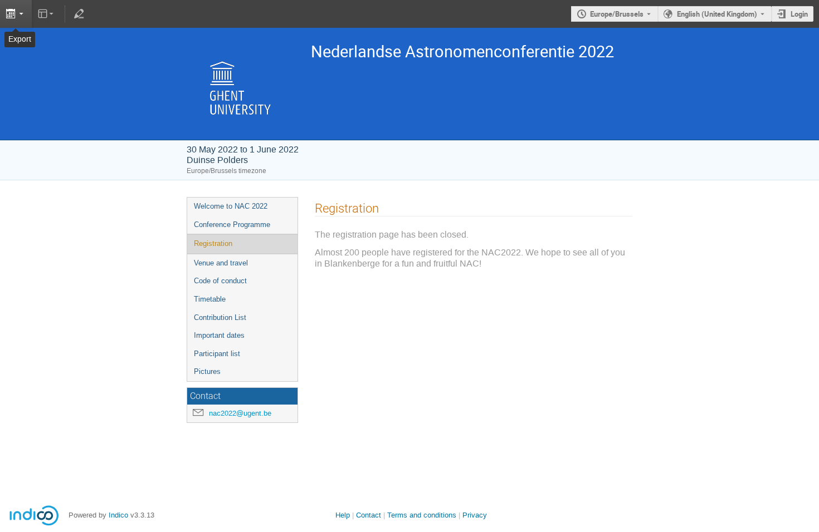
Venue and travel (221, 263)
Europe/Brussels (617, 14)
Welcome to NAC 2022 (230, 206)
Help (342, 515)
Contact (368, 515)
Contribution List (220, 317)
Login (799, 14)
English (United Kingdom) (717, 14)
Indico (118, 515)
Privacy (474, 515)
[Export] (16, 14)
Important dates (219, 335)
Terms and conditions (421, 515)
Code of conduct (220, 281)
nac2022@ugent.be (240, 413)
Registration (213, 243)
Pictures (207, 371)
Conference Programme (232, 224)
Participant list (217, 353)
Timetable (210, 299)
